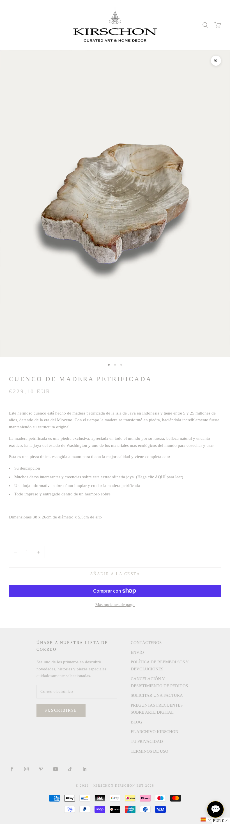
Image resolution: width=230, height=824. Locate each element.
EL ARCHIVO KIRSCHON (154, 731)
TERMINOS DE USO (149, 751)
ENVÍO (137, 652)
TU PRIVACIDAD (147, 741)
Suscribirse (61, 710)
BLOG (136, 722)
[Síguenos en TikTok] (70, 769)
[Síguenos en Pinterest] (41, 769)
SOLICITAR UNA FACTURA (157, 695)
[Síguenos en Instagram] (26, 769)
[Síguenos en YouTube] (55, 769)
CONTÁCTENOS (146, 642)
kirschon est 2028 (134, 785)
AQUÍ (160, 477)
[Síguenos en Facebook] (12, 769)
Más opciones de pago (115, 604)
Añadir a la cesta (115, 574)
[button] (206, 819)
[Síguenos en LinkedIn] (85, 769)
